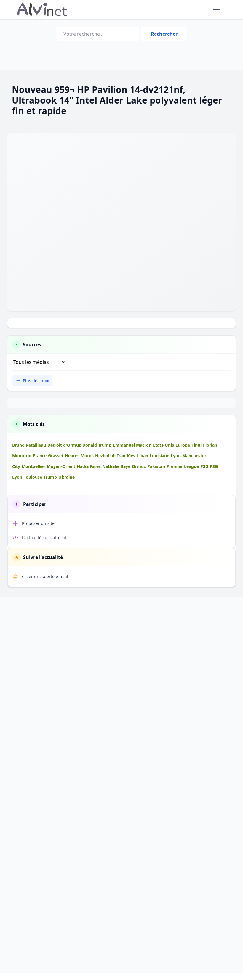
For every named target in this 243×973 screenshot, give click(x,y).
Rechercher (164, 34)
